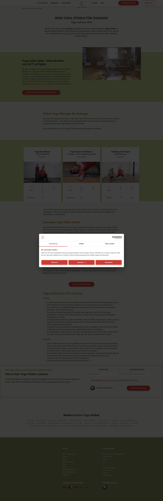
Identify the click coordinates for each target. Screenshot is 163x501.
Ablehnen (54, 262)
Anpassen (80, 262)
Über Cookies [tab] (109, 243)
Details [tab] (81, 243)
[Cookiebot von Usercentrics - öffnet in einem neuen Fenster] (113, 237)
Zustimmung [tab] (53, 243)
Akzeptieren (109, 262)
